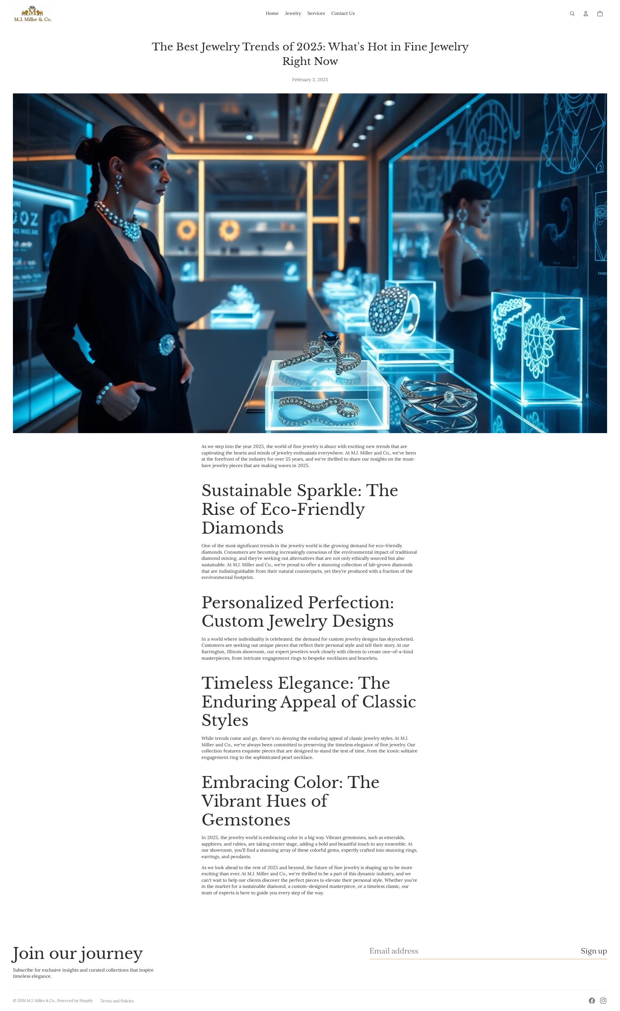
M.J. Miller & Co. (41, 1000)
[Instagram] (603, 1001)
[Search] (572, 13)
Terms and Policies (117, 1000)
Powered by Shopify (75, 1000)
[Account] (586, 13)
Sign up (594, 950)
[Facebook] (592, 1001)
